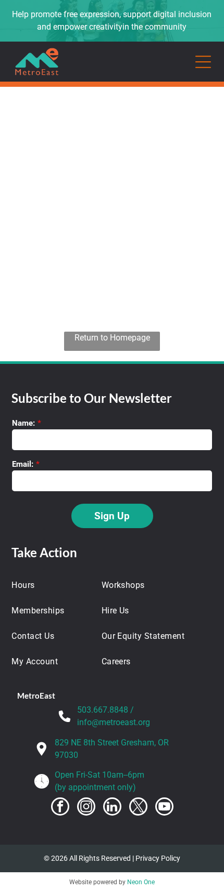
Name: (23, 423)
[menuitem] (48, 585)
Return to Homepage (112, 338)
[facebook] (60, 807)
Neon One (141, 882)
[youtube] (164, 807)
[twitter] (138, 807)
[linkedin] (112, 807)
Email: (22, 464)
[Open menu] (203, 62)
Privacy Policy (157, 858)
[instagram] (86, 807)
